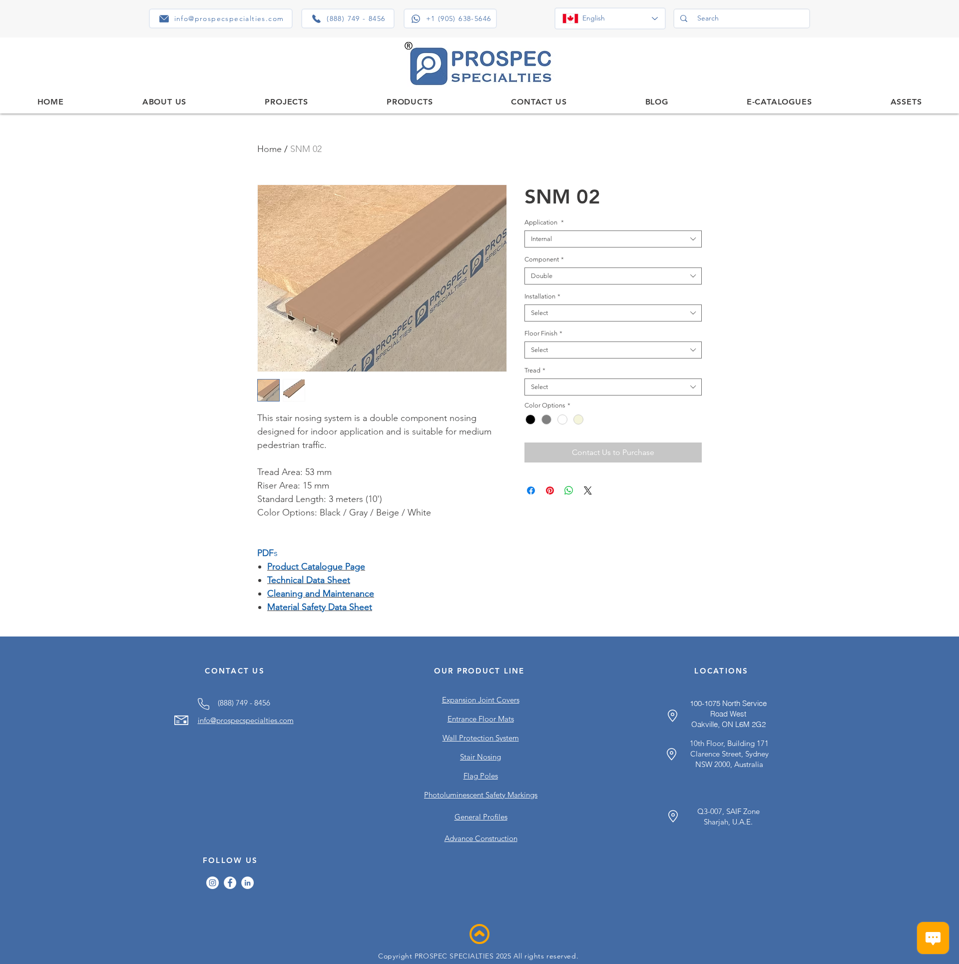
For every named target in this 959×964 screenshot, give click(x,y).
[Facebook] (230, 882)
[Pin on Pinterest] (550, 490)
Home (269, 149)
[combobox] (613, 239)
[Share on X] (588, 490)
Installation (542, 296)
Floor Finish (543, 333)
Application (544, 222)
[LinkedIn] (247, 882)
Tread (534, 370)
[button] (409, 102)
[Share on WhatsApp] (569, 490)
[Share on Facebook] (531, 490)
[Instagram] (212, 882)
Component (544, 259)
